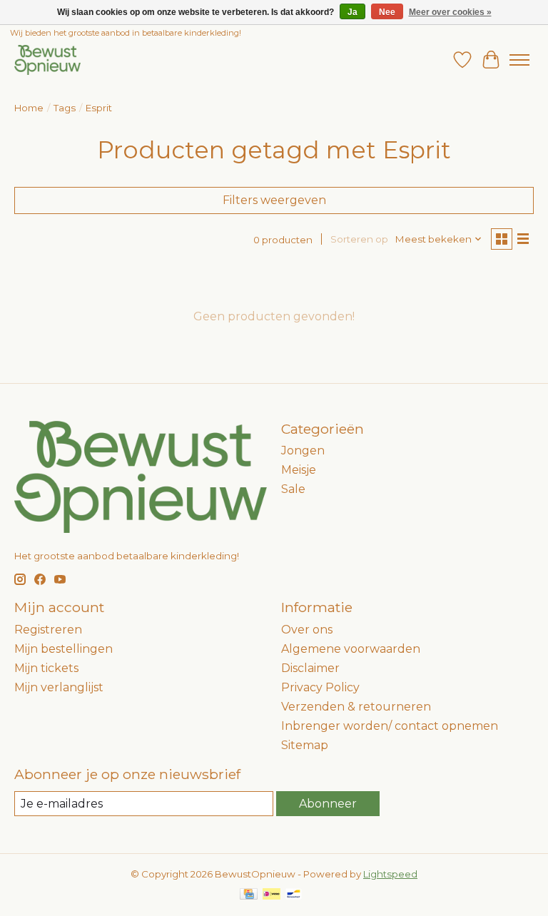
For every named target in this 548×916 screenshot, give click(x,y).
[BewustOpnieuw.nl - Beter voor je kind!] (47, 59)
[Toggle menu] (519, 60)
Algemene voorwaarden (350, 649)
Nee (387, 12)
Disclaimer (310, 668)
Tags (65, 107)
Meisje (298, 470)
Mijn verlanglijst (58, 687)
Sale (293, 489)
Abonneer (328, 803)
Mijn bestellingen (63, 649)
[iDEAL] (271, 895)
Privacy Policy (320, 687)
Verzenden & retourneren (356, 706)
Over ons (307, 629)
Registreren (48, 629)
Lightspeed (390, 874)
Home (29, 107)
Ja (352, 12)
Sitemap (304, 745)
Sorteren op (359, 239)
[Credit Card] (249, 895)
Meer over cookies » (450, 12)
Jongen (303, 450)
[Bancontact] (294, 895)
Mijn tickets (46, 668)
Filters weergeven (274, 200)
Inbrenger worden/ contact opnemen (389, 726)
